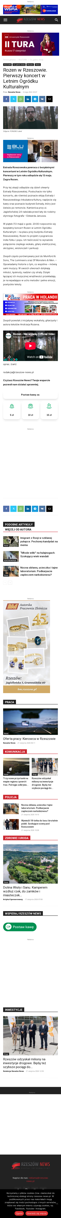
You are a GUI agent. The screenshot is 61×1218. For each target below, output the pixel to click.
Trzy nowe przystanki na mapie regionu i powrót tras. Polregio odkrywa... (15, 781)
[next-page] (10, 583)
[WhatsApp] (21, 99)
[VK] (42, 99)
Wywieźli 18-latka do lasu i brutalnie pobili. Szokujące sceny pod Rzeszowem (39, 823)
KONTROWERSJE (10, 560)
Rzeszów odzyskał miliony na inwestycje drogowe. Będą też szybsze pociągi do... (24, 1063)
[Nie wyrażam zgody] (57, 1203)
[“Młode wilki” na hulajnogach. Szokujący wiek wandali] (11, 556)
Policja (11, 797)
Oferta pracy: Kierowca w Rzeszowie (29, 739)
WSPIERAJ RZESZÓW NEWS (23, 913)
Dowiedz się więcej (37, 1213)
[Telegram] (35, 99)
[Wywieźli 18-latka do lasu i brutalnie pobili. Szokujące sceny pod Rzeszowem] (11, 824)
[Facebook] (6, 99)
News (38, 64)
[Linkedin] (28, 99)
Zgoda (19, 1213)
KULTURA (23, 59)
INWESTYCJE (13, 1009)
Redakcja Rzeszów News (13, 1071)
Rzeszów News (14, 92)
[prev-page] (5, 583)
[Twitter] (13, 99)
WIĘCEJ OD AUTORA (18, 529)
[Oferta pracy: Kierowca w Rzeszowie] (30, 721)
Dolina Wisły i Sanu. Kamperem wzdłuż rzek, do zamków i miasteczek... (25, 891)
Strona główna (9, 59)
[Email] (49, 99)
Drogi (35, 774)
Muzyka (30, 64)
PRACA (9, 702)
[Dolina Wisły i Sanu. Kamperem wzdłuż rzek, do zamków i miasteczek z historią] (30, 864)
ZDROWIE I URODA (16, 838)
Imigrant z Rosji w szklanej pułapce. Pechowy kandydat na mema (39, 541)
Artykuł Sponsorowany (13, 899)
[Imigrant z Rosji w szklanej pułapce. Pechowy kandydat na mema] (11, 541)
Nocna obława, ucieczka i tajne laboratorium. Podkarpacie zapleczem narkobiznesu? (39, 571)
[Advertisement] (30, 461)
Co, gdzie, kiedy (36, 59)
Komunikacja (15, 751)
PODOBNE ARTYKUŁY (19, 524)
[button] (5, 20)
